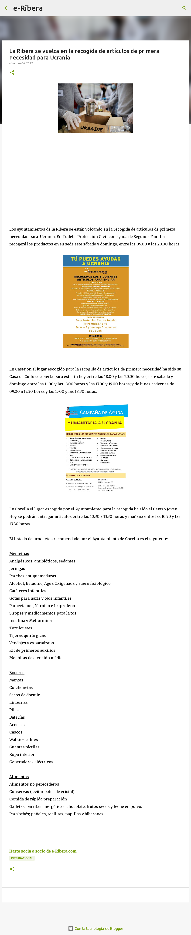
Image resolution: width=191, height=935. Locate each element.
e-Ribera (28, 8)
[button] (12, 73)
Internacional (22, 858)
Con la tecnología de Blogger (98, 928)
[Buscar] (49, 8)
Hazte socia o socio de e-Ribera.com (42, 851)
